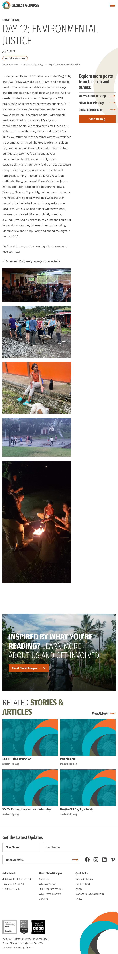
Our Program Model (50, 889)
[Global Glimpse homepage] (20, 5)
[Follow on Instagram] (95, 859)
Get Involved (82, 884)
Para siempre (67, 759)
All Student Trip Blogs (91, 102)
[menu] (112, 5)
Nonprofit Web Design (13, 947)
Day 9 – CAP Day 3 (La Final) (76, 809)
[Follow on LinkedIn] (104, 859)
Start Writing (97, 119)
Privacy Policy (40, 938)
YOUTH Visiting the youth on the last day (26, 809)
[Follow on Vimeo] (113, 859)
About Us (44, 879)
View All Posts (100, 713)
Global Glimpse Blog (90, 109)
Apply (78, 889)
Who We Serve (47, 884)
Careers (43, 898)
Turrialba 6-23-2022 (15, 58)
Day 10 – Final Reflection (16, 759)
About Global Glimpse (24, 668)
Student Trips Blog (33, 64)
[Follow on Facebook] (87, 859)
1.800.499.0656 (11, 889)
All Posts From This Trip (92, 95)
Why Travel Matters (50, 894)
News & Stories (10, 64)
